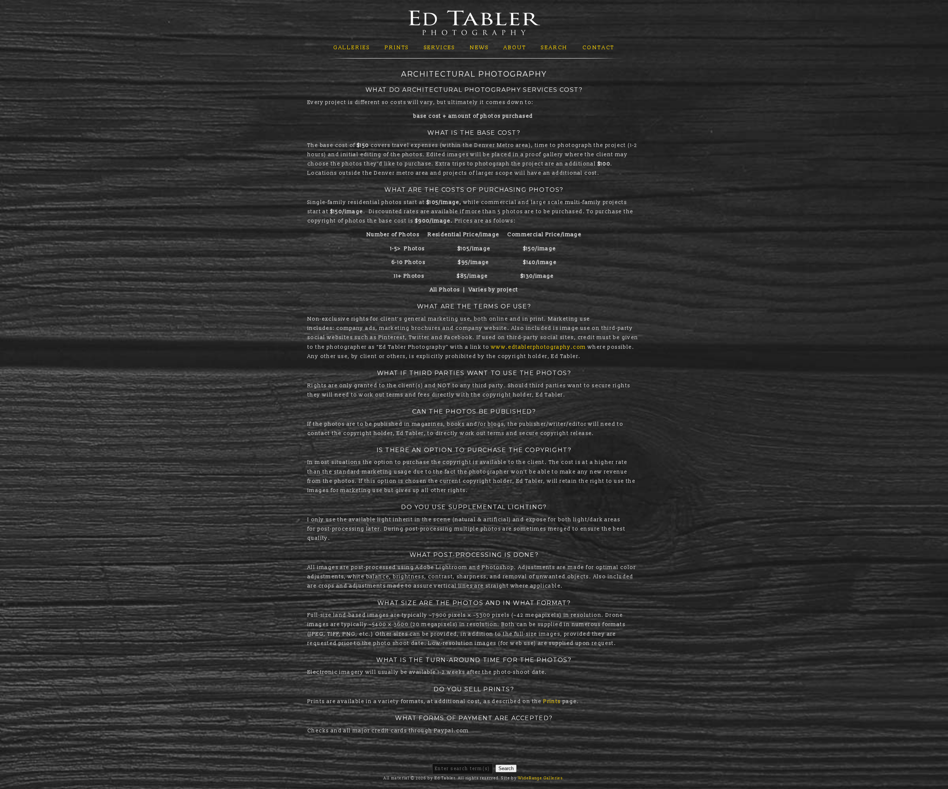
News (479, 47)
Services (439, 47)
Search (554, 47)
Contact (599, 47)
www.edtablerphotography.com (538, 347)
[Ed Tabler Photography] (474, 30)
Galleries (351, 47)
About (515, 47)
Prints (397, 47)
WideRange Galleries (540, 778)
